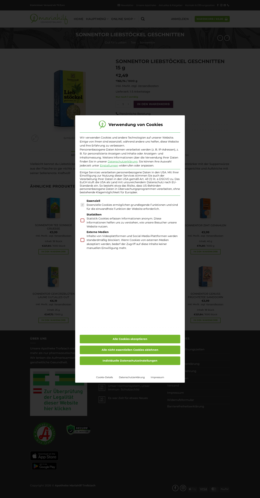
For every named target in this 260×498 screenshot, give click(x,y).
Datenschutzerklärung (123, 161)
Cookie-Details (104, 377)
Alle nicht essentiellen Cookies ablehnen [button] (130, 350)
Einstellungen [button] (109, 165)
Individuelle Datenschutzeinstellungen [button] (130, 360)
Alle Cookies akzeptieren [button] (130, 339)
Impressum (157, 377)
